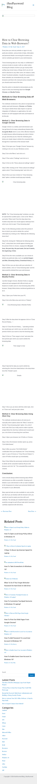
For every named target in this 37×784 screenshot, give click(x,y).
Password (4, 739)
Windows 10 (6, 47)
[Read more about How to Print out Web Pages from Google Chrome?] (18, 614)
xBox (3, 764)
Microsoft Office (6, 732)
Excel (3, 713)
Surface (4, 754)
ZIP (3, 770)
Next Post (32, 511)
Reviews (4, 751)
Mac (3, 729)
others (3, 735)
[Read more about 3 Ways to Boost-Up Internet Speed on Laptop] (17, 546)
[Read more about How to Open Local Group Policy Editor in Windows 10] (18, 528)
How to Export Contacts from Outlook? (13, 703)
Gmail (4, 716)
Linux (3, 726)
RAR (3, 745)
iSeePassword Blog (15, 5)
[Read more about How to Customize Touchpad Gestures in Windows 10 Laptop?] (18, 596)
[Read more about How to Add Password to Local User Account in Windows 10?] (18, 632)
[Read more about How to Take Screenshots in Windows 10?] (14, 562)
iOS (3, 720)
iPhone (4, 723)
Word (3, 761)
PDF (3, 742)
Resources (5, 748)
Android (4, 710)
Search (4, 672)
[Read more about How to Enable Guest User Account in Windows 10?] (18, 651)
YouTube (4, 767)
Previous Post (6, 511)
